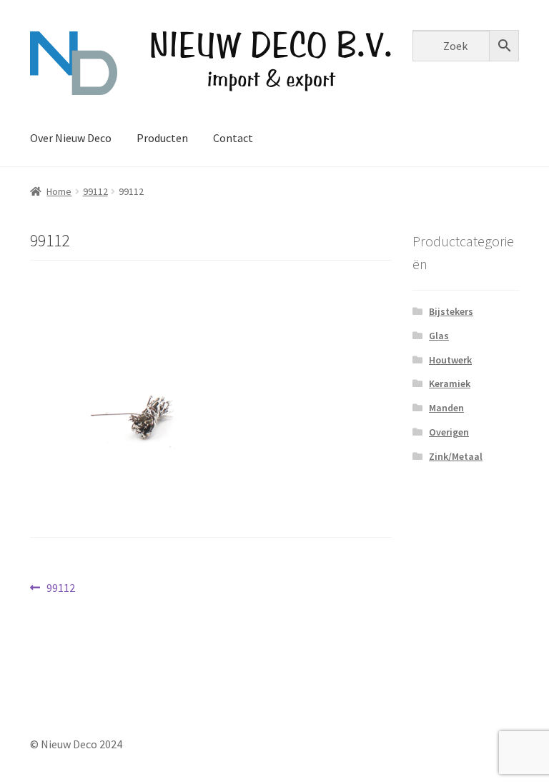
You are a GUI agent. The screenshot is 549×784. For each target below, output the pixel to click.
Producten (162, 138)
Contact (233, 138)
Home (58, 191)
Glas (439, 335)
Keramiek (449, 383)
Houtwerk (450, 359)
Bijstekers (451, 311)
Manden (446, 407)
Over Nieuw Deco (71, 138)
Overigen (449, 432)
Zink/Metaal (456, 456)
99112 (95, 191)
